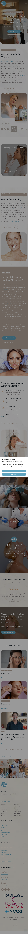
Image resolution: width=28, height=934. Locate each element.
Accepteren (14, 470)
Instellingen (14, 474)
